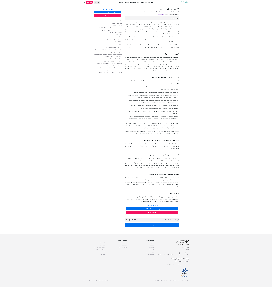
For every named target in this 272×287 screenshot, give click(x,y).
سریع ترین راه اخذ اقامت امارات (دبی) (114, 65)
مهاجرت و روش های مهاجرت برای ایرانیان (113, 56)
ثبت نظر (152, 225)
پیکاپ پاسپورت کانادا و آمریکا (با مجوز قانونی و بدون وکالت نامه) (108, 54)
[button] (152, 208)
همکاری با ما (133, 2)
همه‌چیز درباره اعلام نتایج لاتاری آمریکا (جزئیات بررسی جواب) (108, 49)
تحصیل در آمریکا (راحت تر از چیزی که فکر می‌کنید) (111, 59)
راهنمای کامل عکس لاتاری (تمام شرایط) (113, 52)
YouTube (169, 265)
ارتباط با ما (121, 2)
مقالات (142, 2)
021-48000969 (185, 249)
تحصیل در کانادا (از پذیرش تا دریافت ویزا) (113, 61)
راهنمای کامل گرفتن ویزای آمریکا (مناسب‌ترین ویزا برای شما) (109, 63)
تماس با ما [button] (89, 2)
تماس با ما (151, 243)
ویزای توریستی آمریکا (122, 247)
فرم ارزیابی (147, 2)
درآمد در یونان (119, 34)
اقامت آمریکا (102, 243)
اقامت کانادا (102, 252)
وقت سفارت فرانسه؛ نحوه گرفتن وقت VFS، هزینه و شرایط (109, 27)
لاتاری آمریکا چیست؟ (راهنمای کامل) (114, 47)
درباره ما (127, 2)
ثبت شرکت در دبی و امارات (99, 247)
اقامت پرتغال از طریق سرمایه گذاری (114, 39)
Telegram (180, 265)
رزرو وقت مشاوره (150, 252)
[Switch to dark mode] (84, 2)
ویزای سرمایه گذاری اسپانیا (116, 32)
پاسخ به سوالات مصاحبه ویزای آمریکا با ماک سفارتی (111, 70)
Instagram (186, 265)
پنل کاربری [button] (97, 2)
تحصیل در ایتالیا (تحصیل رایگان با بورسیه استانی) (111, 68)
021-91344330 (185, 248)
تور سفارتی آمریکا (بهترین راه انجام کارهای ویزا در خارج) (110, 72)
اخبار (138, 2)
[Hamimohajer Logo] (184, 2)
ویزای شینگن (124, 245)
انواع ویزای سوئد (118, 41)
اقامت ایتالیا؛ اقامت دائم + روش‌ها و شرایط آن (112, 30)
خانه (152, 2)
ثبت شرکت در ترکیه (123, 243)
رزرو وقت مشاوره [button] (152, 212)
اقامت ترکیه (102, 245)
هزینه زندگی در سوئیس (117, 23)
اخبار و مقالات (151, 249)
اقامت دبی (103, 254)
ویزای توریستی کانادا (100, 249)
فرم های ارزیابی (150, 247)
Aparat (174, 265)
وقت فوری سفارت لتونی (117, 25)
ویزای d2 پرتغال (118, 37)
